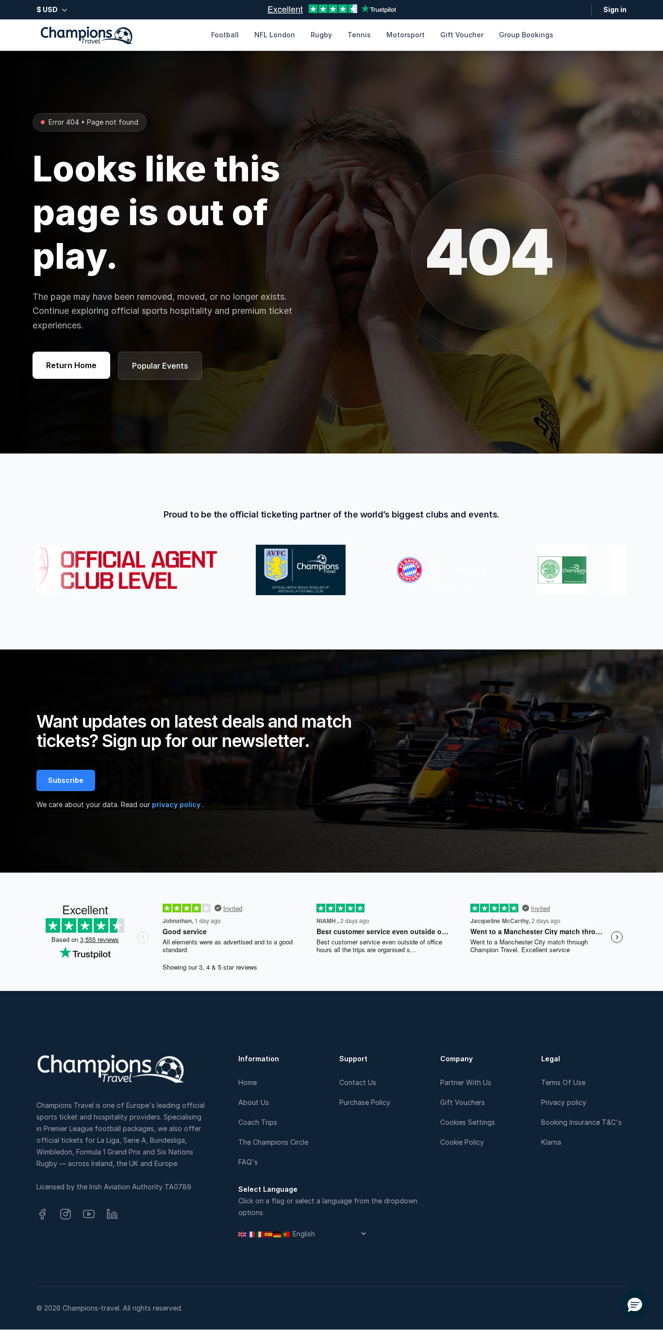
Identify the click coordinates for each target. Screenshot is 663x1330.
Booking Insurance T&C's (581, 1122)
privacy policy (177, 804)
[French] (251, 1234)
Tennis (359, 35)
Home (247, 1082)
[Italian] (260, 1234)
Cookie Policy (462, 1142)
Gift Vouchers (462, 1102)
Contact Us (357, 1082)
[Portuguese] (286, 1234)
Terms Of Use (563, 1082)
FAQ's (248, 1162)
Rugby (321, 35)
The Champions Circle (273, 1142)
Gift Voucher (461, 35)
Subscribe (65, 780)
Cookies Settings (467, 1122)
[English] (242, 1234)
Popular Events (160, 366)
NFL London (274, 35)
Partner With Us (465, 1082)
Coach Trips (257, 1122)
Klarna (551, 1142)
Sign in (615, 9)
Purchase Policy (364, 1102)
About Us (253, 1102)
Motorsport (405, 35)
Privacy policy (563, 1102)
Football (225, 35)
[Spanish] (269, 1234)
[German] (277, 1234)
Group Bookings (526, 35)
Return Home (71, 365)
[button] (634, 1304)
